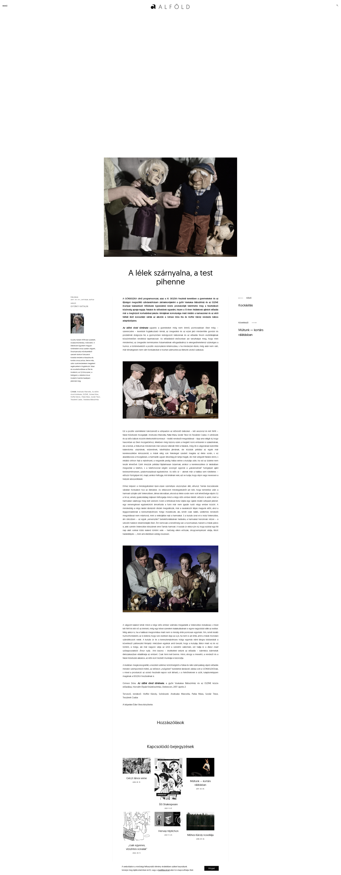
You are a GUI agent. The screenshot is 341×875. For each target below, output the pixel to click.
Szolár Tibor (95, 397)
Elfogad (211, 868)
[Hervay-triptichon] (168, 819)
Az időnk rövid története (135, 327)
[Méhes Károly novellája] (200, 821)
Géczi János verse (136, 778)
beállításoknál (164, 870)
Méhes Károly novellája (200, 835)
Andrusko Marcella (84, 392)
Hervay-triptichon (168, 831)
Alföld (91, 300)
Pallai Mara (86, 397)
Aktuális (84, 300)
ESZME (85, 394)
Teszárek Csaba (76, 399)
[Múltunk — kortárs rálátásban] (200, 767)
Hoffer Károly (76, 397)
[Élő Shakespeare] (168, 779)
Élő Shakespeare (168, 804)
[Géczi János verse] (137, 766)
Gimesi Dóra (93, 394)
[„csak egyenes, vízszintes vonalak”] (137, 826)
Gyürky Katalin (79, 306)
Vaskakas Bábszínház (91, 399)
